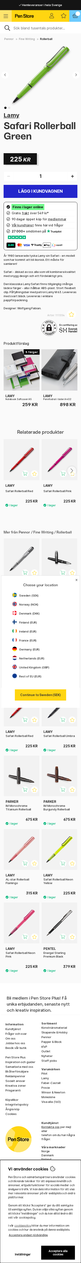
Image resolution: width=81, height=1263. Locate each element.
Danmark (47, 1155)
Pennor (9, 39)
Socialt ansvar (15, 1081)
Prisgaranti (12, 1090)
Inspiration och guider (20, 1062)
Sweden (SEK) (28, 595)
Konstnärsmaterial (54, 1027)
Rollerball (46, 39)
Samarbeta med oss (19, 1066)
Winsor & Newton (53, 1092)
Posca (45, 1087)
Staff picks (49, 1060)
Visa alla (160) (51, 1102)
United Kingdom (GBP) (34, 667)
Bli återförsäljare (16, 1071)
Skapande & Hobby (54, 1032)
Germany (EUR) (29, 649)
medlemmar (57, 219)
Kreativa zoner (15, 1085)
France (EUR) (27, 640)
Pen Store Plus (15, 1057)
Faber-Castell (51, 1083)
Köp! (66, 575)
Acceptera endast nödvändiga (28, 1235)
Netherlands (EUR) (31, 658)
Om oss (10, 1038)
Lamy (11, 115)
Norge (45, 1151)
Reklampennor (15, 1076)
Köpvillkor (11, 1100)
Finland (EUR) (28, 622)
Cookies (11, 1114)
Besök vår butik (16, 1048)
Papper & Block (51, 1042)
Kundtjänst (13, 1029)
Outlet (45, 1051)
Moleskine (48, 1097)
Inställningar (23, 1254)
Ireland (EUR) (27, 631)
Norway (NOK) (28, 604)
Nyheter (47, 1056)
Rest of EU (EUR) (30, 676)
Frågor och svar (16, 1033)
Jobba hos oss (15, 1043)
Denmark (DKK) (29, 613)
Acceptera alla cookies (58, 1252)
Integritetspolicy (16, 1104)
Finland (46, 1159)
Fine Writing (27, 39)
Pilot (44, 1073)
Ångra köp (12, 1109)
